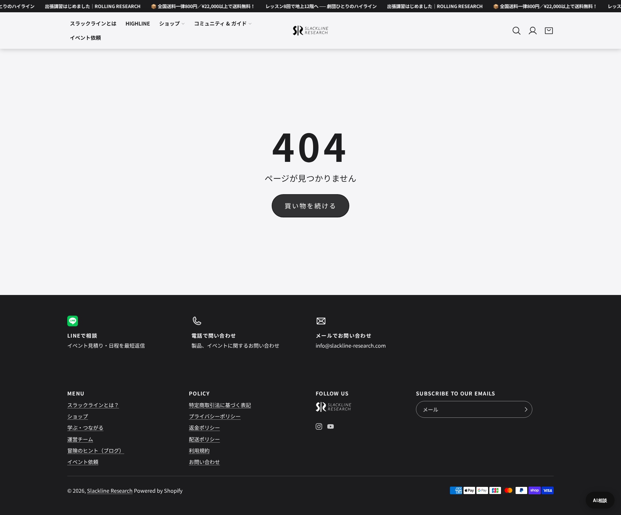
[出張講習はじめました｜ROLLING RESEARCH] (89, 6)
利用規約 (199, 450)
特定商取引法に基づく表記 (220, 405)
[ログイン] (533, 31)
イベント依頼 (82, 462)
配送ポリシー (204, 439)
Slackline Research (110, 490)
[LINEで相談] (124, 332)
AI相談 (600, 500)
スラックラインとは (93, 23)
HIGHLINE (137, 23)
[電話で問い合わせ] (248, 332)
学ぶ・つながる (85, 427)
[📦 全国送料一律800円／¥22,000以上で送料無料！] (199, 6)
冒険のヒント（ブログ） (95, 450)
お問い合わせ (204, 462)
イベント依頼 (85, 38)
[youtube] (330, 426)
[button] (516, 31)
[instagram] (319, 426)
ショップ (169, 23)
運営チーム (80, 439)
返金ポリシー (204, 427)
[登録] (525, 409)
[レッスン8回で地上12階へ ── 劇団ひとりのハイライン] (317, 6)
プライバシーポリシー (215, 416)
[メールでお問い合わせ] (373, 332)
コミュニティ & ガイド (220, 23)
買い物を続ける (311, 205)
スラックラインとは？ (93, 405)
